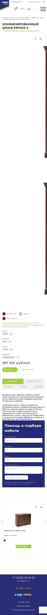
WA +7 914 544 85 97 (24, 419)
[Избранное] (22, 9)
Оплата (23, 387)
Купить (9, 369)
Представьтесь (11, 437)
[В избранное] (36, 39)
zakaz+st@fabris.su (25, 417)
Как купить (8, 387)
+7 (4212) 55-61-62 (34, 2)
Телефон (8, 446)
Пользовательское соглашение (23, 610)
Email (7, 456)
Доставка (38, 387)
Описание (13, 381)
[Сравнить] (40, 39)
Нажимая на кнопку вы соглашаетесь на (20, 483)
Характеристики (34, 381)
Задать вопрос (25, 588)
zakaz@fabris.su (23, 581)
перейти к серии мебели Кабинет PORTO (21, 31)
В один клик (29, 369)
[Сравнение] (29, 9)
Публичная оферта (23, 606)
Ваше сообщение (12, 465)
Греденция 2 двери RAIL (15, 530)
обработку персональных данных (18, 484)
